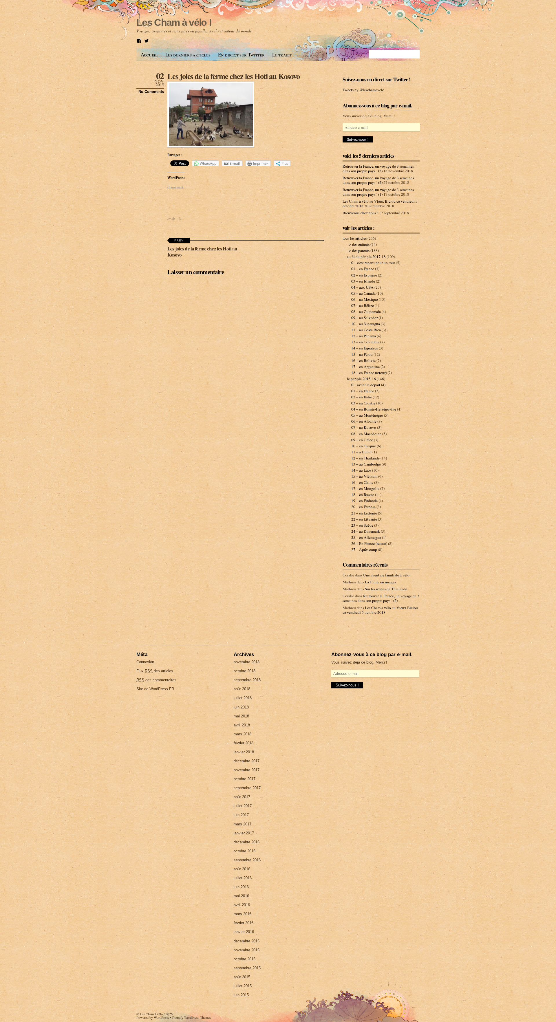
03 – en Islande (363, 281)
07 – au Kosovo (363, 427)
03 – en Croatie (363, 403)
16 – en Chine (362, 482)
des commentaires (156, 680)
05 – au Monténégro (367, 415)
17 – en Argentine (365, 366)
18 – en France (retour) (369, 372)
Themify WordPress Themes (191, 1017)
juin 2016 (241, 887)
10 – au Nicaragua (365, 323)
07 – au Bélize (362, 305)
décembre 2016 (246, 842)
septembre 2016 (247, 860)
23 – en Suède (362, 525)
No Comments (151, 91)
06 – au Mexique (364, 299)
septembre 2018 (247, 680)
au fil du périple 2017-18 (366, 256)
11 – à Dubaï (361, 452)
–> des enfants (358, 244)
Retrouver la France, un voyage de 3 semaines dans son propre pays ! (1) (378, 192)
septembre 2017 (247, 788)
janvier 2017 (244, 833)
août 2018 (242, 689)
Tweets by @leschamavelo (363, 89)
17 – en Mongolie (365, 488)
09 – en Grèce (362, 439)
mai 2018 (241, 716)
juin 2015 (241, 995)
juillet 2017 (243, 806)
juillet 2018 (243, 698)
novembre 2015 (246, 950)
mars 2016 (242, 914)
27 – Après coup (364, 549)
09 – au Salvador (364, 317)
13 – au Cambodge (366, 464)
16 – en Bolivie (363, 360)
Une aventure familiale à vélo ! (387, 575)
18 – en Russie (362, 494)
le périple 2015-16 (361, 378)
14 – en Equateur (364, 348)
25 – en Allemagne (366, 537)
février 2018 (243, 743)
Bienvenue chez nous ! (360, 212)
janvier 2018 (244, 752)
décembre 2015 (246, 941)
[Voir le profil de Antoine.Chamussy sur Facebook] (139, 41)
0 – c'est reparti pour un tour (373, 262)
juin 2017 (241, 815)
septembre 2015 (247, 968)
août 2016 (242, 869)
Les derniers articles (188, 54)
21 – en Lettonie (364, 513)
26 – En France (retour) (369, 543)
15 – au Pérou (362, 354)
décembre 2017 (246, 761)
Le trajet (282, 54)
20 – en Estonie (363, 506)
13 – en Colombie (365, 342)
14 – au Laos (361, 470)
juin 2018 (241, 707)
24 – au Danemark (365, 531)
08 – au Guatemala (366, 311)
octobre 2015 (244, 959)
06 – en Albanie (363, 421)
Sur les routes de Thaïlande (386, 588)
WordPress (161, 1017)
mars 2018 (242, 734)
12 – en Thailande (365, 458)
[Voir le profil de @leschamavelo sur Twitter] (146, 41)
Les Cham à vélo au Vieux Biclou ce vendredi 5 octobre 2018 (380, 610)
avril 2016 (242, 905)
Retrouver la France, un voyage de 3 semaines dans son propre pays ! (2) (378, 180)
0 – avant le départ (365, 384)
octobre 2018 (244, 671)
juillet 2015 (243, 986)
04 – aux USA (362, 287)
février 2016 (243, 923)
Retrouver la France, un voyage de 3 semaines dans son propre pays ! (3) (378, 168)
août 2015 (242, 977)
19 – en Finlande (364, 500)
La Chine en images (380, 582)
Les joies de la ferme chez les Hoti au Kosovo (233, 76)
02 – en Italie (361, 397)
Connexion (145, 662)
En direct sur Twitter (241, 54)
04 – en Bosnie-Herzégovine (373, 409)
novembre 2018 (246, 662)
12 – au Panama (363, 335)
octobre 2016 (244, 851)
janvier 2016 (244, 932)
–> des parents (358, 250)
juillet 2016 (243, 878)
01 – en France (362, 268)
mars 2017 (242, 824)
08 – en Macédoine (366, 433)
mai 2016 (241, 896)
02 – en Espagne (364, 275)
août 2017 (242, 797)
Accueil (149, 54)
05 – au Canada (363, 293)
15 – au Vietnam (364, 476)
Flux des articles (154, 671)
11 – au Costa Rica (366, 329)
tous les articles (355, 238)
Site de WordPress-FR (155, 689)
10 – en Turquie (363, 445)
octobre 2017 (244, 779)
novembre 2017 (246, 770)
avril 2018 (242, 725)
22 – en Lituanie (364, 519)
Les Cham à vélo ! (152, 1014)
